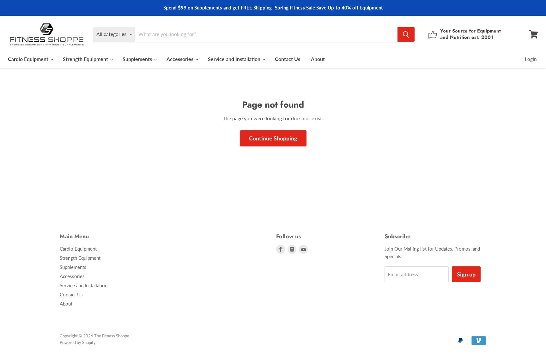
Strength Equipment (86, 59)
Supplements (138, 59)
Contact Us (287, 59)
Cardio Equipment (29, 59)
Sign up (466, 274)
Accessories (181, 59)
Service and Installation (235, 59)
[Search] (406, 34)
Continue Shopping (273, 138)
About (318, 59)
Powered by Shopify (78, 342)
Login (531, 59)
